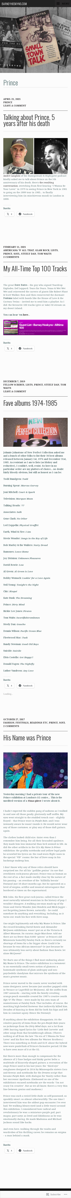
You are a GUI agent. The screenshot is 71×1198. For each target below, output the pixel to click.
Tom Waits (44, 253)
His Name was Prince (27, 737)
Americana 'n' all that (18, 250)
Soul (17, 253)
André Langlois (11, 175)
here (25, 314)
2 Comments (11, 257)
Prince (7, 102)
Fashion (8, 722)
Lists (54, 250)
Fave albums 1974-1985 (30, 403)
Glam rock (42, 250)
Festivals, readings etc (32, 722)
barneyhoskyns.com (14, 4)
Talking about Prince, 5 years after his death (29, 120)
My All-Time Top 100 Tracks (35, 268)
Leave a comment (14, 105)
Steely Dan (28, 253)
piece (34, 800)
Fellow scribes (13, 384)
